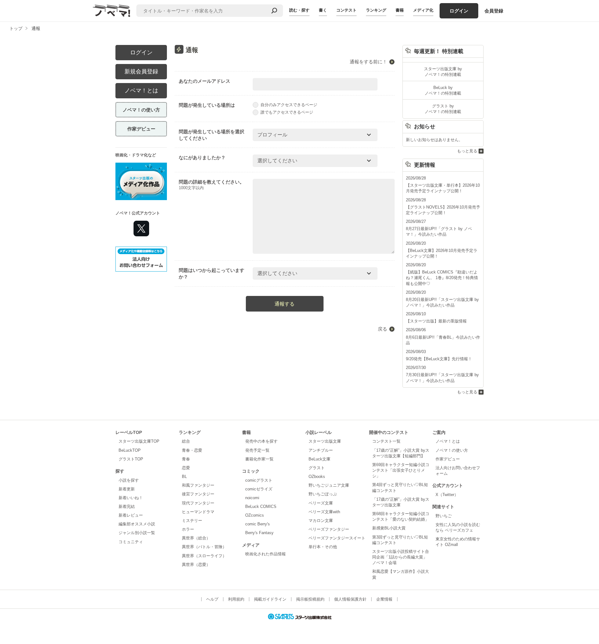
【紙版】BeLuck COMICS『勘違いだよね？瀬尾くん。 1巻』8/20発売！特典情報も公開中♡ (442, 278)
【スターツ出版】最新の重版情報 (436, 321)
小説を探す (129, 480)
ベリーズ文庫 (321, 503)
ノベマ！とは (141, 90)
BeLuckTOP (130, 450)
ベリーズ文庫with (324, 511)
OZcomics (254, 515)
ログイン (459, 10)
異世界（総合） (196, 538)
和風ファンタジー (198, 485)
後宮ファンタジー (198, 494)
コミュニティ (131, 541)
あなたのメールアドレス (204, 81)
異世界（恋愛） (196, 564)
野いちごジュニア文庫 (329, 485)
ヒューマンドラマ (198, 511)
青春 (186, 459)
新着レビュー (131, 515)
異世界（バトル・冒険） (204, 546)
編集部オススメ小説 (137, 524)
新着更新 (127, 489)
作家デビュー (141, 128)
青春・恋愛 (192, 450)
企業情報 (384, 599)
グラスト (317, 467)
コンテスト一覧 (386, 441)
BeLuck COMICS (260, 506)
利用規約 (236, 599)
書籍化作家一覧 (259, 459)
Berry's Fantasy (259, 532)
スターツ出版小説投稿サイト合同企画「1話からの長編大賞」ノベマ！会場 (400, 557)
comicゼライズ (258, 489)
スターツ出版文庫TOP (139, 441)
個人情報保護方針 (350, 599)
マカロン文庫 (321, 520)
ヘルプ (212, 599)
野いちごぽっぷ (323, 494)
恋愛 (186, 467)
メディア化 (423, 10)
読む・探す (299, 10)
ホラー (188, 529)
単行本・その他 (323, 546)
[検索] (274, 10)
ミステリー (192, 520)
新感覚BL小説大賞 (389, 528)
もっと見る (467, 151)
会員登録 (494, 10)
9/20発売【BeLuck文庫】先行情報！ (439, 358)
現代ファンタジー (198, 503)
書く (323, 10)
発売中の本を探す (261, 441)
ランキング (376, 10)
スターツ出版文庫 (325, 441)
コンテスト (346, 10)
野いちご (444, 516)
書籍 (400, 10)
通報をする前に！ (368, 61)
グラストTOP (131, 459)
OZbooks (317, 476)
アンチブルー (321, 450)
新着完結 (127, 506)
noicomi (252, 497)
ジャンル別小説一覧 (137, 532)
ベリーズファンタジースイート (337, 538)
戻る (382, 329)
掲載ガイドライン (270, 599)
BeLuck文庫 (319, 459)
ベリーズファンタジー (329, 529)
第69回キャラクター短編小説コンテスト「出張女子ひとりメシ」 (400, 470)
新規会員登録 (141, 71)
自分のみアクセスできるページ (289, 104)
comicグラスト (258, 480)
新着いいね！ (131, 497)
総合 (186, 441)
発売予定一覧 (257, 450)
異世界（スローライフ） (204, 555)
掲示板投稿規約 (310, 599)
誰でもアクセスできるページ (287, 112)
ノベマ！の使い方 (141, 109)
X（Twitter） (447, 494)
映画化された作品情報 (265, 554)
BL (184, 476)
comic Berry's (257, 524)
